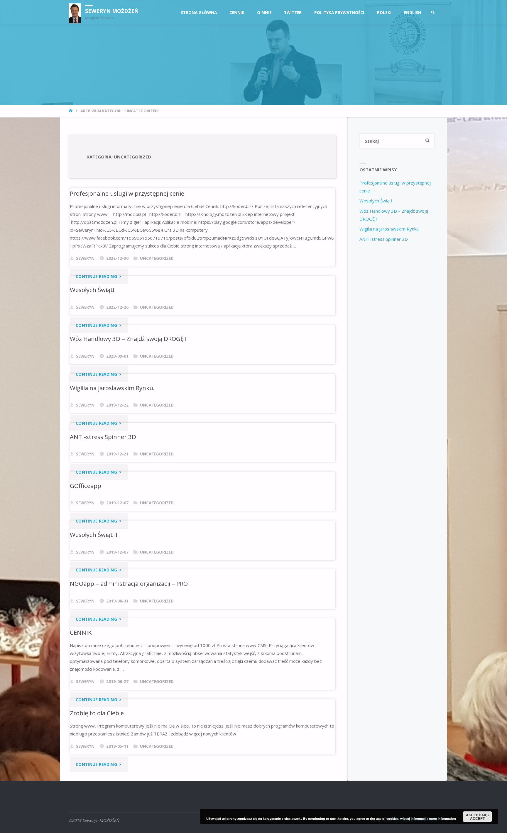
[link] (433, 12)
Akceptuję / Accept (477, 816)
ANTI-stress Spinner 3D (103, 437)
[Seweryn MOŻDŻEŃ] (75, 13)
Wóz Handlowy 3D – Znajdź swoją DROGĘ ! (128, 338)
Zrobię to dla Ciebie (97, 713)
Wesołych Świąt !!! (94, 534)
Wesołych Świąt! (92, 290)
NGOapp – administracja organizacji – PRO (129, 583)
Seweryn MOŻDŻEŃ (112, 10)
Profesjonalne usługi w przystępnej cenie (127, 193)
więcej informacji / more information (428, 818)
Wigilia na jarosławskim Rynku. (112, 388)
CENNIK (81, 632)
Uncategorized (157, 258)
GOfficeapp (85, 486)
